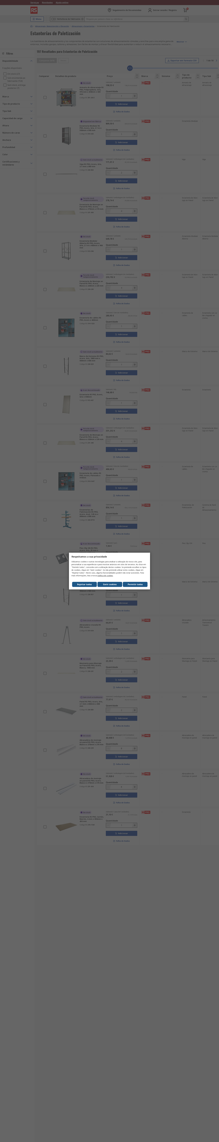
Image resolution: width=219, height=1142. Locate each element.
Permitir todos (135, 584)
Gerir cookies (110, 584)
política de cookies (105, 575)
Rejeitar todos (84, 584)
